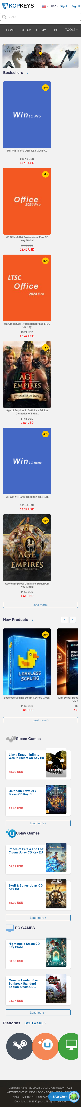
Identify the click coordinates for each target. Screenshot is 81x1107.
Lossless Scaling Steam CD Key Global (27, 697)
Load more (40, 605)
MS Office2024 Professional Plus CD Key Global (27, 238)
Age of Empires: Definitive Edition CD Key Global (27, 585)
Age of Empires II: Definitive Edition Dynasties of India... (27, 411)
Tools (70, 29)
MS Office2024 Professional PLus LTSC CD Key (27, 325)
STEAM (26, 30)
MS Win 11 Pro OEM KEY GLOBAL (27, 150)
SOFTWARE (34, 1023)
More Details (27, 145)
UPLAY (41, 30)
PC (56, 30)
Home (11, 30)
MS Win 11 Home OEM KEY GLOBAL (27, 497)
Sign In (64, 6)
